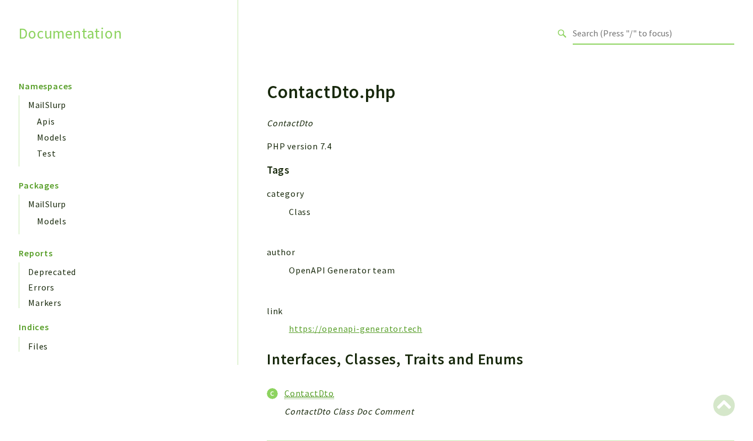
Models (52, 137)
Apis (46, 121)
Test (46, 153)
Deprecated (52, 271)
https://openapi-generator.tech (355, 328)
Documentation (70, 33)
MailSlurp (47, 104)
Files (38, 346)
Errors (41, 287)
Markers (45, 302)
